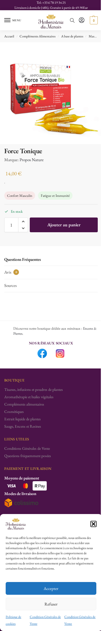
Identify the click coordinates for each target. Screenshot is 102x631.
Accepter (51, 588)
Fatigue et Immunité (55, 195)
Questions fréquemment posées (27, 455)
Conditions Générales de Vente (27, 448)
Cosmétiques (14, 411)
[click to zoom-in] (51, 93)
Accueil (9, 36)
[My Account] (81, 20)
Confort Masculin (19, 195)
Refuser (51, 604)
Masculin (95, 36)
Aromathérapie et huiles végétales (29, 396)
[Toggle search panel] (72, 20)
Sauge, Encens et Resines (22, 426)
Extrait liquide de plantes (22, 418)
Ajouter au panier (63, 225)
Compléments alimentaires (24, 404)
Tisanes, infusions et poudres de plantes (33, 389)
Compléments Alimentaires (38, 36)
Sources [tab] (10, 285)
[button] (93, 524)
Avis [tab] (10, 272)
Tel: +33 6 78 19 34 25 (51, 2)
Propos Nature (32, 159)
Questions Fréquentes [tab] (22, 259)
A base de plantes (72, 36)
